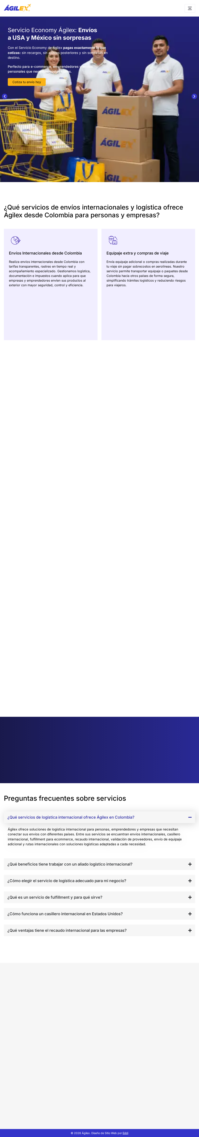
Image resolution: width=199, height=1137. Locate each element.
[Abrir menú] (190, 8)
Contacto (144, 1081)
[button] (4, 96)
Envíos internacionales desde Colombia (95, 1039)
